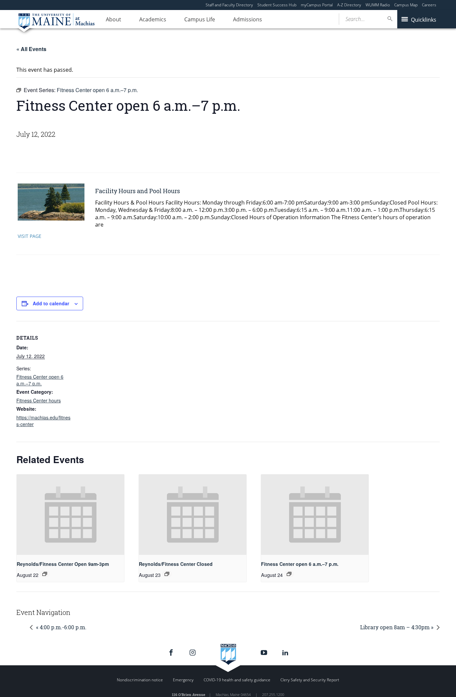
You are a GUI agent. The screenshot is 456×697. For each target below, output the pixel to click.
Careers (429, 5)
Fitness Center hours (38, 400)
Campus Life (199, 19)
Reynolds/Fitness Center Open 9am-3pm (63, 564)
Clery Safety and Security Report (309, 680)
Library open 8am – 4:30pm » (396, 627)
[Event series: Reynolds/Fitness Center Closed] (167, 574)
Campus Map (406, 5)
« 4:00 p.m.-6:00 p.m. (61, 627)
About (113, 19)
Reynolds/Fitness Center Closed (176, 564)
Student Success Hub (276, 5)
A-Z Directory (349, 5)
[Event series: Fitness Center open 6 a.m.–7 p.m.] (289, 574)
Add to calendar (51, 303)
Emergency (183, 680)
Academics (152, 19)
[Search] (390, 18)
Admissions (247, 19)
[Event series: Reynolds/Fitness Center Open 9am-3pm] (44, 574)
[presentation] (70, 514)
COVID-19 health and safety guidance (237, 680)
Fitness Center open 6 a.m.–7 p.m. (39, 380)
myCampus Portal (317, 5)
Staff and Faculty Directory (229, 5)
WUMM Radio (378, 5)
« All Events (31, 49)
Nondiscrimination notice (140, 680)
